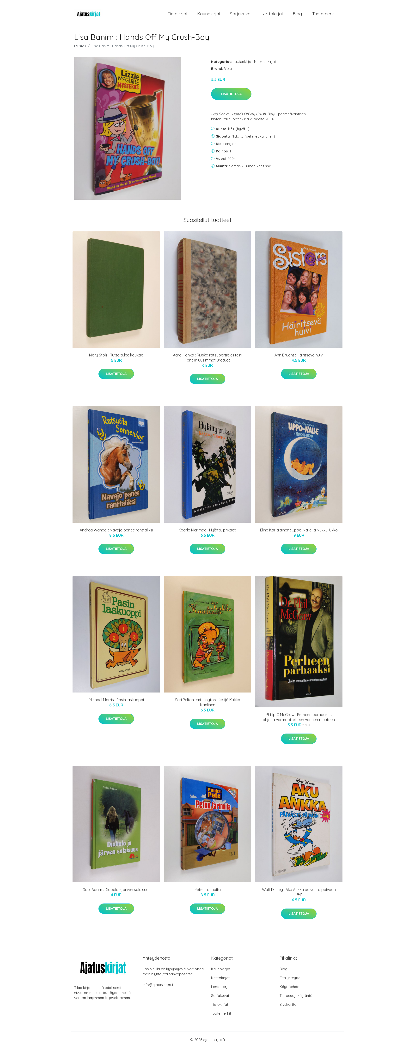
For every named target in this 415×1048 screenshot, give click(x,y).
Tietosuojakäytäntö (296, 995)
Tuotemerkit (324, 14)
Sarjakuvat (241, 14)
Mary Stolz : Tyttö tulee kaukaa (116, 355)
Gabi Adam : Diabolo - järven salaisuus (116, 889)
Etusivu (80, 46)
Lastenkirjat (242, 61)
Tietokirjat (178, 14)
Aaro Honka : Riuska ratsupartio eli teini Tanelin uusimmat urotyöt (207, 357)
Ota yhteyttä (290, 978)
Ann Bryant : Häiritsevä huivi (299, 355)
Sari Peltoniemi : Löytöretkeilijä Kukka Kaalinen (207, 702)
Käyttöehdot (290, 986)
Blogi (298, 14)
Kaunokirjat (208, 14)
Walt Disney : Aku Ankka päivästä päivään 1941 (299, 892)
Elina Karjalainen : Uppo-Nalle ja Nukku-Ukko (299, 530)
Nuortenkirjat (265, 61)
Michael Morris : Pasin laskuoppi (116, 699)
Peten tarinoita (208, 889)
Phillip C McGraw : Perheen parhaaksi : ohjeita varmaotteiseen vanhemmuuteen (299, 717)
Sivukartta (288, 1004)
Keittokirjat (272, 14)
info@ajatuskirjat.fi (158, 984)
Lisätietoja (231, 94)
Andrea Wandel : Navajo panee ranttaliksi (116, 530)
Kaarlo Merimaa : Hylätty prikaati (207, 530)
